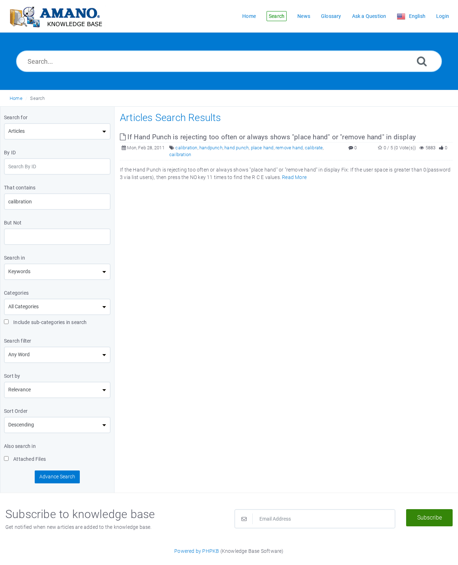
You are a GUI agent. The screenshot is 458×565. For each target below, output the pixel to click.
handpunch (211, 147)
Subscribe (429, 517)
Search (37, 98)
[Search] (422, 61)
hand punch (236, 147)
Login (442, 16)
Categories (16, 293)
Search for (16, 117)
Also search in (20, 446)
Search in (14, 258)
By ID (10, 152)
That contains (20, 187)
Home (16, 98)
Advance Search (57, 476)
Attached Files (29, 459)
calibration (186, 147)
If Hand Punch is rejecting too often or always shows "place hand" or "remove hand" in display (271, 137)
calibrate (314, 147)
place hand (262, 147)
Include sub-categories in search (49, 322)
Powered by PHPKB (196, 551)
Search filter (17, 341)
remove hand (289, 147)
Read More (294, 177)
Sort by (12, 376)
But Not (12, 223)
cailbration (180, 154)
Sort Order (16, 411)
